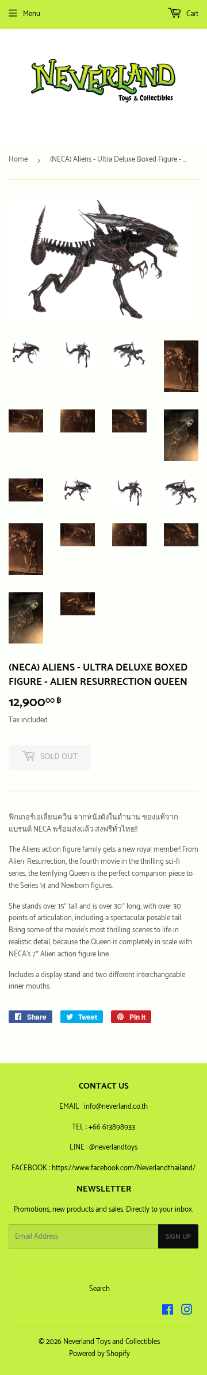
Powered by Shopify (99, 1354)
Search (99, 1289)
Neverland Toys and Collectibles (111, 1342)
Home (18, 160)
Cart (191, 14)
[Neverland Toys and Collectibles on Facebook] (168, 1312)
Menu (31, 14)
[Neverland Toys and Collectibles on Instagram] (187, 1312)
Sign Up (178, 1236)
